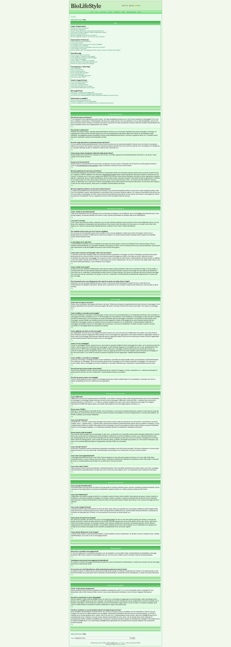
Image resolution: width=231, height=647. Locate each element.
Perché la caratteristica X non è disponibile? (83, 101)
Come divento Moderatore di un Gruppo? (83, 87)
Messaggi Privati (131, 12)
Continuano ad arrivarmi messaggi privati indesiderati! (86, 94)
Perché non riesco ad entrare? (80, 28)
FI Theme (122, 643)
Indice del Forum (76, 19)
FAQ (92, 12)
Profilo (123, 12)
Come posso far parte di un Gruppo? (81, 86)
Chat (138, 5)
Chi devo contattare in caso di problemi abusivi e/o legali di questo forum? (92, 103)
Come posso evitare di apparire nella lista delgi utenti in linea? (88, 32)
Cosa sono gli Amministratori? (79, 82)
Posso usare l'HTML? (77, 70)
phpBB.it (123, 644)
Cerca (96, 12)
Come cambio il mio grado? (79, 48)
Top (72, 126)
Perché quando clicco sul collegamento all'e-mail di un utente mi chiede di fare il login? (96, 50)
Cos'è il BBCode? (76, 68)
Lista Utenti (103, 12)
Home (126, 5)
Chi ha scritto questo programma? (81, 100)
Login (139, 12)
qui (138, 404)
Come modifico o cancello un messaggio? (83, 56)
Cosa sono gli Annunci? (78, 74)
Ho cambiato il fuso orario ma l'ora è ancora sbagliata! (86, 44)
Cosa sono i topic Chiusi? (78, 77)
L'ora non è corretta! (77, 43)
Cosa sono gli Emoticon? (78, 71)
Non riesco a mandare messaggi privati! (82, 92)
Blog (132, 5)
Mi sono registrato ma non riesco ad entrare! (84, 35)
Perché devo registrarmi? (78, 29)
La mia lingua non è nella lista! (79, 45)
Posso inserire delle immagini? (80, 72)
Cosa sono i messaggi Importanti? (81, 75)
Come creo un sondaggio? (78, 59)
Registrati (116, 12)
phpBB (100, 643)
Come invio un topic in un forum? (80, 55)
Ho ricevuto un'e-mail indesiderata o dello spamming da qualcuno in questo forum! (94, 95)
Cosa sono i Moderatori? (78, 83)
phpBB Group (120, 590)
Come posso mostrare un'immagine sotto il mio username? (88, 47)
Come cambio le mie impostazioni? (81, 41)
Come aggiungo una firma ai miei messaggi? (84, 58)
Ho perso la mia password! (79, 33)
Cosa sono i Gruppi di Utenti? (79, 84)
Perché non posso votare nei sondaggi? (82, 63)
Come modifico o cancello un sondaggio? (83, 60)
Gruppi (110, 12)
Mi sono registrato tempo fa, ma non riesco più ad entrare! (88, 36)
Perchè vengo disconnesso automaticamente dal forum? (87, 31)
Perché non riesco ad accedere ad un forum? (84, 62)
